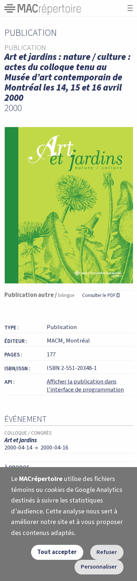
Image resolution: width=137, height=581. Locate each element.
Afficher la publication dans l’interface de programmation (85, 385)
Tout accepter (57, 552)
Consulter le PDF (100, 295)
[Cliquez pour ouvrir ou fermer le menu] (130, 8)
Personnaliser (99, 566)
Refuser (106, 552)
